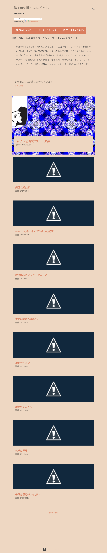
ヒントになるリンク (47, 30)
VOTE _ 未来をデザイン (73, 30)
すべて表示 (19, 86)
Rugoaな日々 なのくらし (31, 8)
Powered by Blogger (55, 549)
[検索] (93, 9)
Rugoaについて (23, 30)
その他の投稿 (53, 513)
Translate (34, 22)
